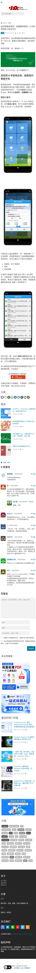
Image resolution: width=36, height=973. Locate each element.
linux (28, 833)
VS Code (23, 836)
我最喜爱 (13, 847)
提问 (2, 908)
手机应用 (21, 847)
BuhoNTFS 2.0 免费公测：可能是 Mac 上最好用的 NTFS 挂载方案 (24, 783)
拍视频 (4, 850)
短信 (8, 462)
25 (23, 449)
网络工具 (27, 857)
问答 (2, 33)
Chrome (21, 830)
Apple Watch (14, 826)
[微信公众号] (13, 927)
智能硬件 (12, 850)
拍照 (28, 847)
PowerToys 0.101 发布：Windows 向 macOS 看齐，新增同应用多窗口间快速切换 (24, 724)
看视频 (18, 854)
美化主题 (5, 861)
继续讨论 (4, 885)
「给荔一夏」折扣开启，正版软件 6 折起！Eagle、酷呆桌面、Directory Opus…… (24, 754)
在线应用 (10, 843)
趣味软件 (18, 861)
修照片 (21, 840)
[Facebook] (3, 927)
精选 (11, 857)
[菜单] (2, 2)
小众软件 (11, 966)
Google (4, 833)
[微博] (18, 927)
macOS (4, 836)
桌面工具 (20, 850)
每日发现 (28, 850)
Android (5, 826)
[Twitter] (23, 927)
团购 (3, 843)
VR (17, 836)
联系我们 (4, 883)
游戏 (3, 854)
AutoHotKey (6, 830)
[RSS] (28, 927)
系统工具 (18, 857)
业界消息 (14, 840)
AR (22, 826)
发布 (2, 899)
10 (23, 426)
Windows (5, 840)
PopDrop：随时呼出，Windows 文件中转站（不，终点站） (24, 768)
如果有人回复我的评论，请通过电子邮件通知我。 (19, 638)
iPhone (22, 833)
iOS (11, 833)
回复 (33, 474)
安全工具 (27, 843)
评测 (11, 861)
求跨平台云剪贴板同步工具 (21, 446)
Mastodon (15, 934)
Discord (29, 934)
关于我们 (4, 881)
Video (11, 836)
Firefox (28, 830)
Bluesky (23, 934)
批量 (4, 462)
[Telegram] (8, 927)
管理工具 (5, 857)
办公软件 (28, 840)
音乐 (30, 861)
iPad (15, 833)
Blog (14, 830)
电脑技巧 (10, 854)
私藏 (23, 854)
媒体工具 (18, 843)
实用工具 (5, 847)
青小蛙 (19, 33)
